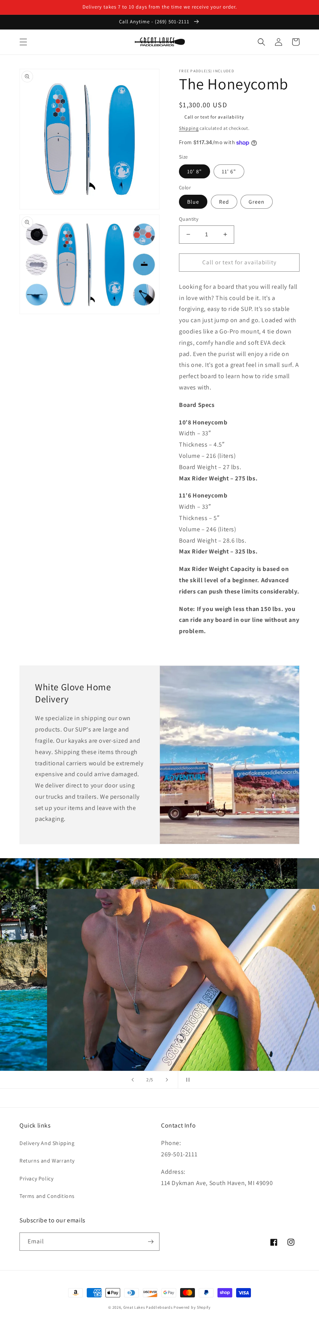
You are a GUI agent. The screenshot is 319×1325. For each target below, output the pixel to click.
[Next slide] (166, 1079)
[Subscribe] (150, 1241)
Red (224, 201)
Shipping (189, 128)
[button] (23, 42)
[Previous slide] (132, 1079)
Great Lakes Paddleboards (148, 1307)
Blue (193, 201)
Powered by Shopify (192, 1307)
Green (257, 201)
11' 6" (229, 171)
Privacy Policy (36, 1178)
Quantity (188, 219)
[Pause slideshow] (186, 1079)
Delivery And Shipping (47, 1143)
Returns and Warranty (47, 1160)
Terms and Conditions (47, 1195)
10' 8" (194, 171)
